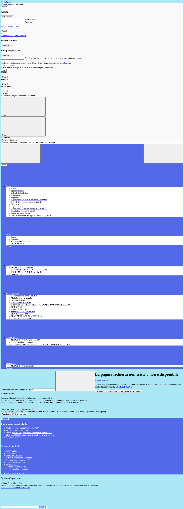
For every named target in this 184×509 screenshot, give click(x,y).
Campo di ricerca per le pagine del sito (16, 390)
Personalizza (100, 391)
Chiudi (4, 77)
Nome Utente (30, 19)
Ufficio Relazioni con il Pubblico (19, 458)
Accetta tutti (133, 391)
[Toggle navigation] (21, 153)
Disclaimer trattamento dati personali (15, 487)
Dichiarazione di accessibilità (17, 460)
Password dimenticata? (10, 26)
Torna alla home (101, 380)
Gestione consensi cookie (16, 467)
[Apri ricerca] (163, 153)
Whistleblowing (12, 464)
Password (28, 22)
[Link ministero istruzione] (12, 4)
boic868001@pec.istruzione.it (32, 435)
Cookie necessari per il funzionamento (16, 409)
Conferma (13, 140)
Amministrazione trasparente (17, 469)
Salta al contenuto (8, 2)
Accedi (4, 7)
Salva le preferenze (20, 414)
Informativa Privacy (14, 455)
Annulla (4, 140)
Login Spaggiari (65, 63)
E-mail (27, 58)
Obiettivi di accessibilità (15, 462)
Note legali (10, 453)
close (4, 165)
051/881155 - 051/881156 (20, 430)
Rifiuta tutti (115, 391)
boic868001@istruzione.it (32, 433)
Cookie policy (11, 451)
